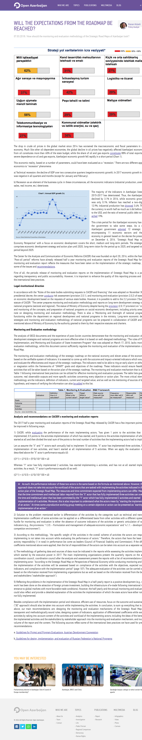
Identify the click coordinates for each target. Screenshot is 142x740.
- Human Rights (80, 736)
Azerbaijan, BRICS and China (72, 690)
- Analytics (78, 716)
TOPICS (76, 5)
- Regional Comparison (83, 730)
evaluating (37, 432)
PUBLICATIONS (90, 5)
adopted (122, 229)
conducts (48, 295)
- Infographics (118, 716)
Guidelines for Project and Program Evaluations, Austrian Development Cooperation (57, 632)
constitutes (115, 153)
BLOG (118, 5)
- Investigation (80, 720)
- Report (97, 716)
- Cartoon (117, 726)
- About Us (59, 716)
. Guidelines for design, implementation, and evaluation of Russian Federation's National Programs (63, 638)
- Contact (58, 723)
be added (77, 383)
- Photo (116, 723)
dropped (129, 205)
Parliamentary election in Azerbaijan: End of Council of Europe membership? (32, 691)
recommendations (46, 266)
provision (113, 306)
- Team (57, 720)
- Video (116, 720)
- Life (77, 723)
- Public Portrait (80, 726)
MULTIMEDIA (106, 5)
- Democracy (79, 733)
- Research (98, 720)
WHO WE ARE (63, 5)
